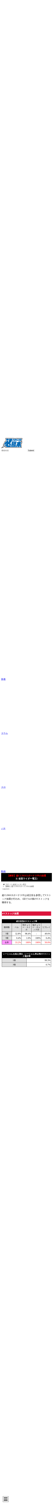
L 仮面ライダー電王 (18, 884)
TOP (7, 884)
